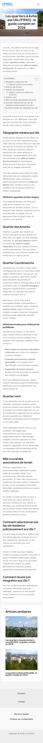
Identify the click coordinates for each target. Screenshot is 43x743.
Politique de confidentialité (21, 719)
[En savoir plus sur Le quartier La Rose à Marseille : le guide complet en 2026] (21, 659)
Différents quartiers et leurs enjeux (21, 84)
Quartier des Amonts (14, 87)
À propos (21, 693)
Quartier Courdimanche (15, 90)
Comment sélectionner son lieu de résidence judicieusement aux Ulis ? (20, 104)
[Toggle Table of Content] (35, 79)
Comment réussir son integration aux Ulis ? (21, 109)
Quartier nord (11, 97)
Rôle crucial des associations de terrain (21, 100)
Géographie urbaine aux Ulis (16, 82)
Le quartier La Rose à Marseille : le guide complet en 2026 (21, 674)
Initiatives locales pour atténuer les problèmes (21, 93)
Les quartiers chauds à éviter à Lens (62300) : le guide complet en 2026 (21, 642)
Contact (21, 702)
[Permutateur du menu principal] (38, 4)
